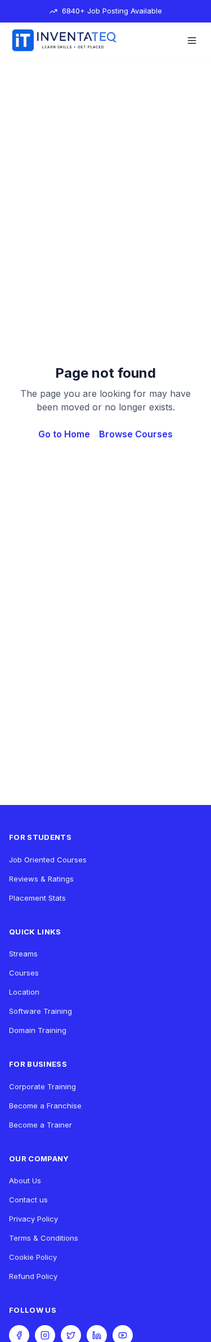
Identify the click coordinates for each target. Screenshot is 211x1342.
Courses (24, 972)
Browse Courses (136, 434)
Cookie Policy (33, 1257)
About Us (25, 1180)
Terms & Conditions (43, 1237)
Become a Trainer (40, 1124)
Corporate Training (42, 1086)
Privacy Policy (33, 1218)
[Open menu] (192, 40)
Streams (23, 953)
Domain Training (37, 1030)
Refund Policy (33, 1276)
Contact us (28, 1199)
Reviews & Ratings (41, 878)
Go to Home (64, 434)
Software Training (40, 1011)
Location (24, 991)
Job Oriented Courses (48, 859)
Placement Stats (37, 897)
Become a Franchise (45, 1105)
